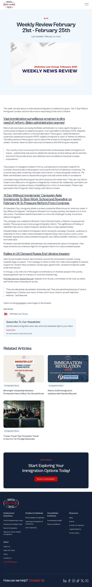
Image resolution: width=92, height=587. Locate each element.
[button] (87, 4)
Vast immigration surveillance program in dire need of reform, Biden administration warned (34, 121)
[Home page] (11, 503)
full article (20, 303)
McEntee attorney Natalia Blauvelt (18, 279)
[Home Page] (9, 4)
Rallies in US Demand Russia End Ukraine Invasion (36, 254)
